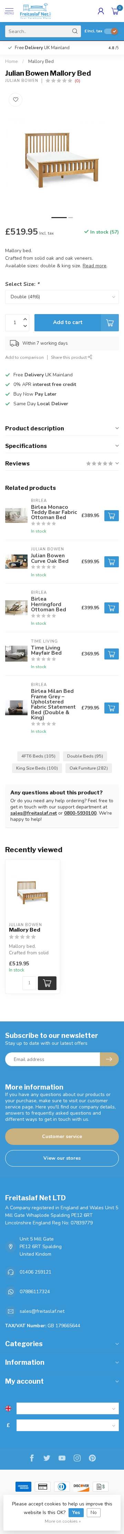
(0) (77, 81)
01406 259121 (35, 1272)
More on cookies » (63, 1521)
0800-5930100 (80, 813)
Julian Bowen (21, 81)
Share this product (69, 357)
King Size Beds (37, 768)
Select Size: (22, 284)
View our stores (62, 1158)
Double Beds (85, 756)
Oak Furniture (89, 768)
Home (11, 61)
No (94, 1512)
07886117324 (35, 1291)
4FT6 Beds (38, 756)
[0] (115, 11)
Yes (76, 1512)
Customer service (62, 1136)
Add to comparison (24, 357)
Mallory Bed (41, 61)
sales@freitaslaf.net (33, 813)
